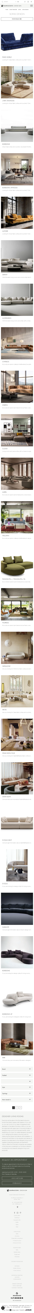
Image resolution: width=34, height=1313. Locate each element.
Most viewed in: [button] (6, 1099)
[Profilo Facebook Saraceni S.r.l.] (25, 1)
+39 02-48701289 (17, 1178)
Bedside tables (17, 1252)
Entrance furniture (17, 1243)
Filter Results (16, 19)
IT (15, 1)
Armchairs (17, 1236)
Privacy (3, 1310)
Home (7, 9)
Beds (17, 1250)
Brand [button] (3, 1069)
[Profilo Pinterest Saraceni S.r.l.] (31, 1)
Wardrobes (17, 1256)
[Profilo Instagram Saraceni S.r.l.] (28, 1)
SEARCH (6, 1)
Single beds (17, 1254)
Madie (17, 1222)
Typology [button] (4, 1093)
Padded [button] (4, 1075)
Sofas (19, 9)
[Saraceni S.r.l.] (17, 5)
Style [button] (3, 1087)
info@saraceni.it (17, 1183)
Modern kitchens (17, 1268)
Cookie (7, 1310)
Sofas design (25, 9)
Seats (17, 1227)
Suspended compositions (17, 1238)
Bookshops (17, 1217)
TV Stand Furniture (17, 1240)
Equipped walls (17, 1220)
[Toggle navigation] (31, 6)
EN (18, 1)
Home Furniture (13, 9)
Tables (17, 1224)
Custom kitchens (17, 1270)
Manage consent (15, 1310)
